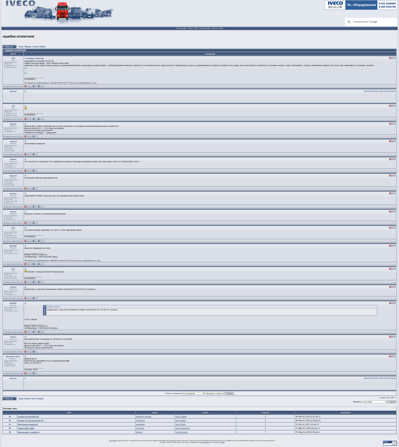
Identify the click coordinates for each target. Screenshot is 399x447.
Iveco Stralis (40, 46)
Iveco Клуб (24, 398)
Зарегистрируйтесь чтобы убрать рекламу (380, 91)
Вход (221, 28)
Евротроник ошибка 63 (28, 424)
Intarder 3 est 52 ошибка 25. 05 (30, 420)
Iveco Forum (112, 440)
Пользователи (204, 28)
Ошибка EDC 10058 (26, 428)
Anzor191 (140, 428)
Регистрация (181, 28)
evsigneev (140, 420)
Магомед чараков (143, 417)
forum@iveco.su (205, 442)
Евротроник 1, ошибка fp (28, 432)
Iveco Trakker (181, 417)
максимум (140, 424)
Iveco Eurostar (181, 432)
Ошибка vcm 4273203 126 (28, 417)
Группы (215, 28)
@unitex (222, 442)
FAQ (195, 28)
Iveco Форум (25, 46)
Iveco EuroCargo (182, 428)
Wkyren (139, 432)
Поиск (190, 28)
